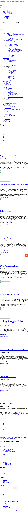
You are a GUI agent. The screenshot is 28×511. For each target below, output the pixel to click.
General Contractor (12, 64)
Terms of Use (5, 504)
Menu (2, 29)
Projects (7, 87)
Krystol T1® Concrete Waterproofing (16, 41)
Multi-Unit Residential (13, 70)
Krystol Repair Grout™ (13, 55)
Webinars (7, 100)
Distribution (10, 72)
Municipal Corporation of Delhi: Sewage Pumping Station (11, 322)
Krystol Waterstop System (13, 46)
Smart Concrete (9, 56)
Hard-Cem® (11, 37)
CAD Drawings (11, 95)
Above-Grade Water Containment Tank (14, 350)
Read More (8, 168)
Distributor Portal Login (8, 13)
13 (3, 135)
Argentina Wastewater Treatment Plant (14, 184)
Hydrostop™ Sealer (12, 44)
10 (3, 131)
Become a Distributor (7, 12)
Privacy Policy (6, 506)
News (6, 116)
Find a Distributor (6, 11)
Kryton (1, 170)
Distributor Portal (6, 507)
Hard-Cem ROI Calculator (11, 103)
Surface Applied (8, 40)
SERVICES (5, 81)
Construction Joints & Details (11, 45)
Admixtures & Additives (10, 33)
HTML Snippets (9, 510)
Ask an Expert (6, 10)
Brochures (7, 98)
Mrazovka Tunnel (6, 403)
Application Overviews (13, 94)
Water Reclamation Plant (9, 266)
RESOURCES (6, 86)
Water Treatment (11, 73)
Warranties (7, 82)
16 (3, 139)
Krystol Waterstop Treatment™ (15, 49)
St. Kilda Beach (5, 211)
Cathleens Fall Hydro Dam (9, 294)
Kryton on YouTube (13, 438)
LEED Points (8, 108)
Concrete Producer (12, 65)
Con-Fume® (11, 38)
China (6, 19)
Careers (7, 120)
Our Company (8, 111)
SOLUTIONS (6, 58)
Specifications (11, 92)
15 (3, 137)
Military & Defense (12, 78)
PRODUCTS (6, 32)
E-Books (7, 102)
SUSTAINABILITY (7, 104)
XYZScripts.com (18, 510)
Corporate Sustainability (10, 106)
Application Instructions (13, 93)
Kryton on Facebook (14, 437)
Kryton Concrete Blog (5, 437)
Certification (8, 105)
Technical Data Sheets (13, 89)
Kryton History (8, 114)
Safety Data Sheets (12, 91)
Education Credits (9, 84)
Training (7, 83)
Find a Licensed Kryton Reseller (7, 443)
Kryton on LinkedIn (4, 438)
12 (3, 134)
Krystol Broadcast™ (12, 43)
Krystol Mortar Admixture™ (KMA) (16, 39)
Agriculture (10, 67)
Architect (10, 61)
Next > (4, 141)
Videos (6, 99)
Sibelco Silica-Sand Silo (8, 377)
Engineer (10, 62)
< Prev (4, 128)
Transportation (11, 75)
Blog (6, 117)
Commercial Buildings (13, 69)
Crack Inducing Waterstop (13, 51)
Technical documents (9, 88)
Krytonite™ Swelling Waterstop (15, 50)
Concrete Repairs (9, 52)
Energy (9, 80)
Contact (4, 503)
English (7, 16)
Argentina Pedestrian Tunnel (10, 156)
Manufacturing (11, 76)
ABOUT (5, 110)
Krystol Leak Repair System (14, 54)
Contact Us (7, 119)
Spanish (7, 17)
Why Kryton (8, 112)
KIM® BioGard (11, 35)
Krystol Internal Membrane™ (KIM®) (16, 34)
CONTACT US (6, 121)
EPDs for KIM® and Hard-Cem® (15, 97)
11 (3, 133)
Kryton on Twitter (23, 437)
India (6, 18)
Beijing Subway (5, 238)
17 (3, 140)
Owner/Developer (12, 60)
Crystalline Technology (10, 115)
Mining (9, 77)
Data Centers (11, 71)
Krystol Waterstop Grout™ (14, 48)
